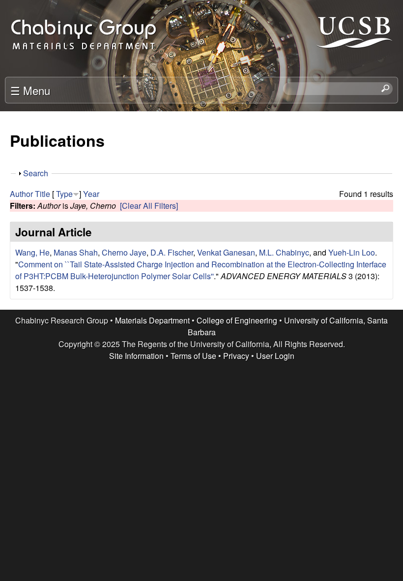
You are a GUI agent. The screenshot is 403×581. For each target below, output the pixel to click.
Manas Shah (76, 252)
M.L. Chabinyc (284, 252)
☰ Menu (30, 90)
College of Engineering (237, 320)
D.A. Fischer (171, 252)
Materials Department (152, 320)
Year (91, 193)
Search (35, 173)
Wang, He (32, 252)
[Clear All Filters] (149, 205)
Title (42, 193)
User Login (275, 355)
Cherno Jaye (124, 252)
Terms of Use (193, 355)
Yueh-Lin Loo (351, 252)
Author (21, 193)
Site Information (136, 355)
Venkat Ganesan (226, 252)
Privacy (236, 355)
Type (64, 193)
